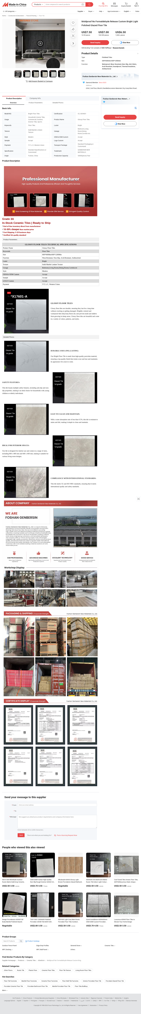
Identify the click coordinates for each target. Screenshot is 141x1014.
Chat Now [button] (126, 42)
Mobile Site (118, 998)
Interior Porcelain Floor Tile (92, 981)
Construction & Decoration (16, 16)
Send (21, 835)
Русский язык (51, 1000)
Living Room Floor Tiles (83, 970)
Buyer (90, 11)
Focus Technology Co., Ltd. (56, 1005)
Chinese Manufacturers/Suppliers (44, 998)
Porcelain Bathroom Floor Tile (37, 986)
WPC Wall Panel (41, 949)
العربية (82, 1000)
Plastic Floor (33, 970)
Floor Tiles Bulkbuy (81, 986)
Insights (126, 998)
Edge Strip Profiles (42, 945)
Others (72, 949)
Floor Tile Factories (10, 981)
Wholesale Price (73, 998)
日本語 (95, 1000)
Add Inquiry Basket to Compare (41, 81)
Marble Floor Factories (29, 981)
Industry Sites (85, 998)
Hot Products (16, 998)
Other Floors (8, 970)
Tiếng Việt (121, 1000)
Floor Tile (41, 16)
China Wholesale (62, 998)
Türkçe (113, 1000)
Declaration (93, 1005)
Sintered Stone (75, 945)
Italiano (59, 1000)
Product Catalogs (33, 941)
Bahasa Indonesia (131, 1000)
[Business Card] (136, 108)
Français (41, 1000)
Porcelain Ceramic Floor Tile (13, 986)
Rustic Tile (20, 970)
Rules (137, 11)
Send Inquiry (95, 42)
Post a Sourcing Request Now (65, 835)
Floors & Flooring (31, 16)
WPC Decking (6, 949)
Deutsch (66, 1000)
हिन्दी (100, 1000)
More (4, 990)
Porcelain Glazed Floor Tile (115, 981)
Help (100, 11)
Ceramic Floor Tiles (48, 970)
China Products (27, 998)
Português (34, 1000)
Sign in (136, 6)
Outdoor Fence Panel (9, 945)
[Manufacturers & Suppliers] (14, 4)
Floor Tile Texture (65, 970)
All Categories (10, 11)
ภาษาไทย (106, 1000)
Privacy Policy (103, 1005)
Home (4, 16)
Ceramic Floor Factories (49, 981)
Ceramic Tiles (109, 945)
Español (26, 1000)
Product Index (108, 998)
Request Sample (118, 48)
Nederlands (74, 1000)
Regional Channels (96, 998)
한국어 (88, 1000)
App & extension (113, 11)
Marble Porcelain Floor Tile (61, 986)
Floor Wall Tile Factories (70, 981)
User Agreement (83, 1005)
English (19, 1000)
